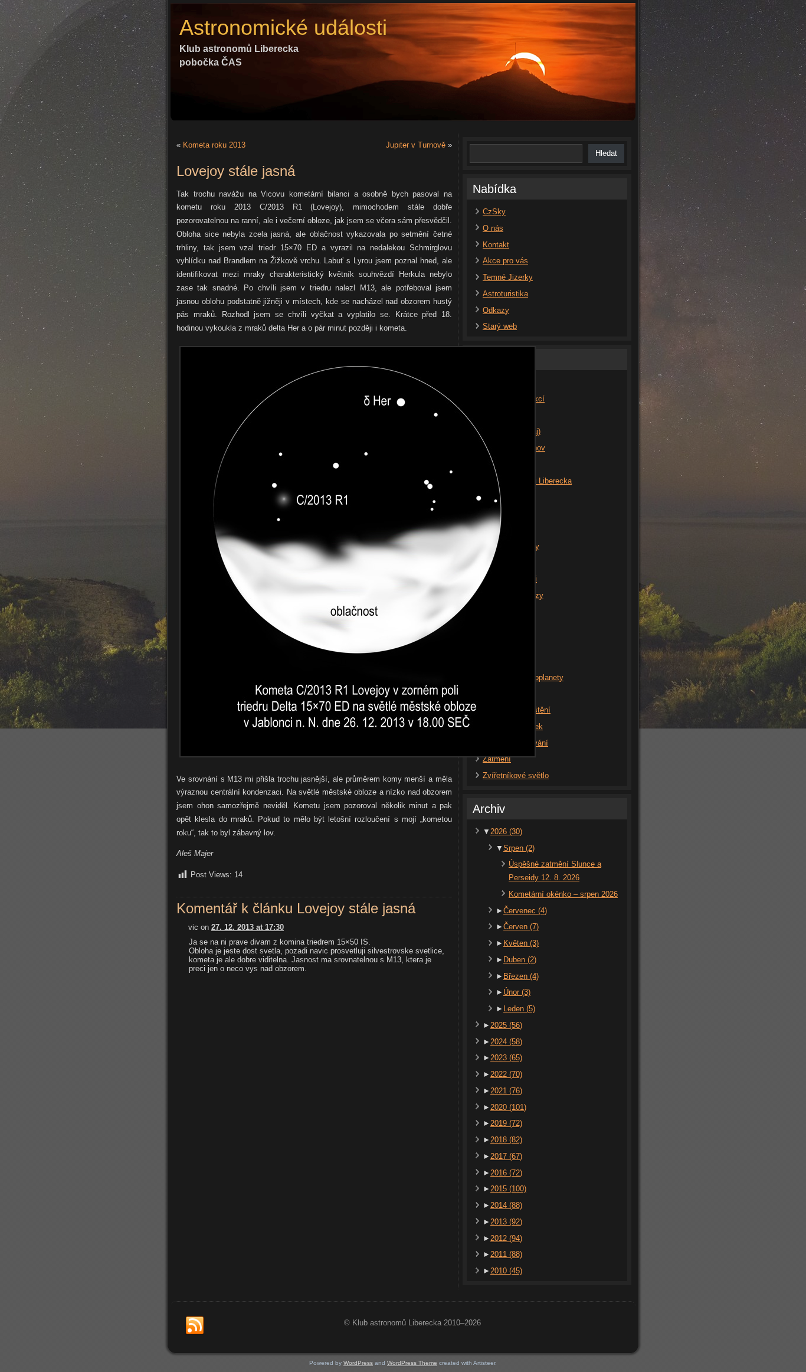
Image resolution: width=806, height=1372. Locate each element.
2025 (506, 1025)
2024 (506, 1041)
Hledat (606, 153)
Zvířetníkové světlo (516, 775)
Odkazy (496, 310)
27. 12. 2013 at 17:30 (247, 927)
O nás (493, 228)
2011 (506, 1254)
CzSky (494, 211)
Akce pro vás (505, 260)
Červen (521, 926)
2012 (506, 1238)
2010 (506, 1270)
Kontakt (496, 244)
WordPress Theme (412, 1363)
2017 (506, 1156)
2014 (506, 1205)
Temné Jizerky (508, 277)
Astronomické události (283, 27)
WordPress (358, 1363)
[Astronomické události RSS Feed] (194, 1326)
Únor (516, 992)
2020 (508, 1107)
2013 (506, 1221)
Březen (521, 976)
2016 (506, 1172)
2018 (506, 1139)
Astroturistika (505, 293)
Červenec (525, 910)
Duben (519, 959)
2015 (508, 1188)
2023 (506, 1057)
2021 (506, 1090)
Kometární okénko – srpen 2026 (563, 894)
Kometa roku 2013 (214, 145)
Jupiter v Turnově (415, 145)
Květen (521, 943)
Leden (519, 1008)
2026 (506, 831)
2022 (506, 1074)
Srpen (519, 848)
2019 (506, 1123)
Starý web (500, 326)
